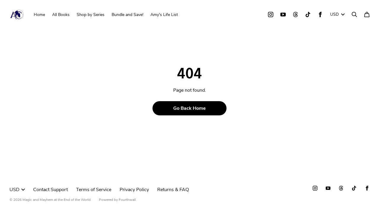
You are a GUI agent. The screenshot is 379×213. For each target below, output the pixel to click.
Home (39, 14)
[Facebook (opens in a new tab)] (320, 14)
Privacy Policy (134, 189)
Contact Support (50, 189)
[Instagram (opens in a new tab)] (270, 14)
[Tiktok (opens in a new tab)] (308, 14)
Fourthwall (127, 199)
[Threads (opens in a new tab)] (295, 14)
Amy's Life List (164, 14)
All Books (61, 14)
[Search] (354, 14)
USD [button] (334, 14)
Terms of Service (93, 189)
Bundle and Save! (127, 14)
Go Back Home (189, 108)
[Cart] (367, 14)
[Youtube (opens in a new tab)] (283, 14)
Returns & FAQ (173, 189)
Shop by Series (91, 14)
